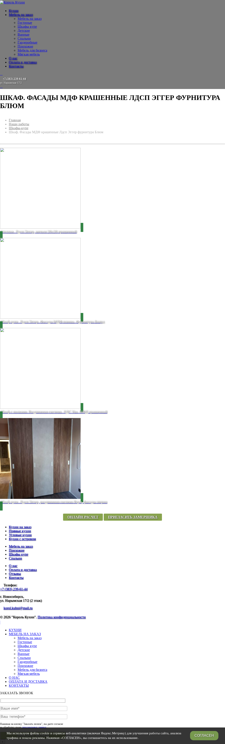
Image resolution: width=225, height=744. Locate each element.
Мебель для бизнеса (32, 50)
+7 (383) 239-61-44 (13, 589)
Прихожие (25, 46)
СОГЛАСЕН (204, 735)
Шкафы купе (27, 26)
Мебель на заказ (21, 15)
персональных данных (34, 727)
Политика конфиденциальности (62, 617)
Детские (24, 30)
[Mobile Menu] (1, 74)
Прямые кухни (20, 531)
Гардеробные (27, 42)
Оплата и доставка (23, 62)
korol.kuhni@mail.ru (18, 608)
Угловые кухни (20, 535)
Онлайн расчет (82, 517)
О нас (13, 58)
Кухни (13, 11)
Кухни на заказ (20, 527)
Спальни (24, 38)
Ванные (23, 34)
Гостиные (25, 22)
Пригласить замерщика (133, 517)
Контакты (16, 66)
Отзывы (15, 574)
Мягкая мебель (29, 54)
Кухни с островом (22, 539)
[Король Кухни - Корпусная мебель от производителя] (12, 2)
